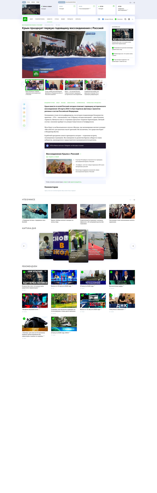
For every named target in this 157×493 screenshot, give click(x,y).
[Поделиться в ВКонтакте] (24, 108)
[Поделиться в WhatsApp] (24, 116)
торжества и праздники (94, 102)
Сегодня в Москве (109, 19)
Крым (57, 102)
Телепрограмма (40, 19)
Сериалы (78, 19)
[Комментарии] (24, 125)
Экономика (119, 19)
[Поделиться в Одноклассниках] (24, 112)
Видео (63, 19)
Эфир (31, 19)
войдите (65, 182)
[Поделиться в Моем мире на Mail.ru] (24, 120)
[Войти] (129, 19)
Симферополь (81, 102)
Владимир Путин (50, 102)
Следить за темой (53, 156)
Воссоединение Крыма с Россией (32, 25)
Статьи (57, 19)
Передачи (70, 19)
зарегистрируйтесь (76, 182)
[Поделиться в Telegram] (24, 104)
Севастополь (71, 102)
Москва (63, 102)
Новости (49, 19)
